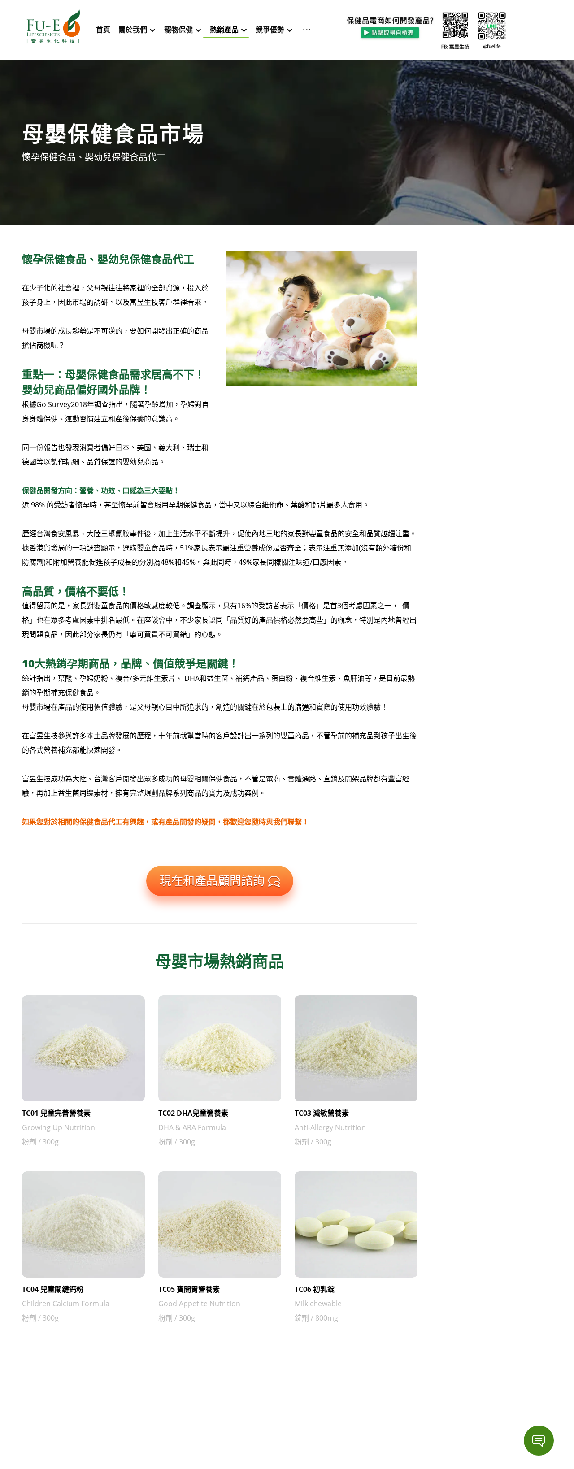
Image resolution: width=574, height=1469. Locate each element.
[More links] (304, 23)
